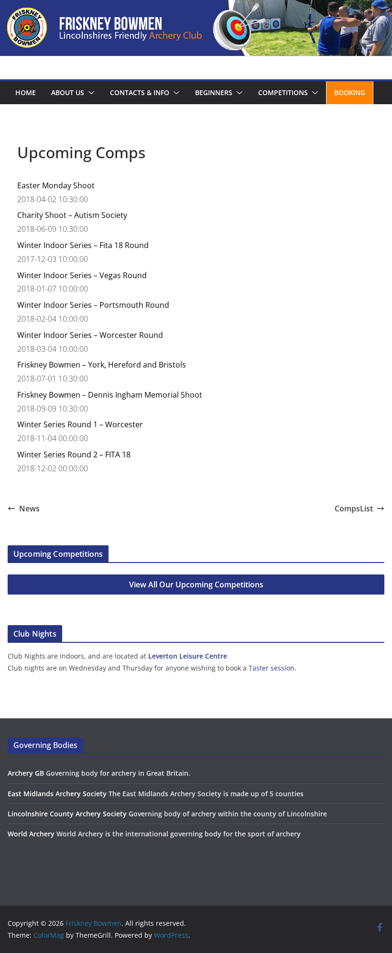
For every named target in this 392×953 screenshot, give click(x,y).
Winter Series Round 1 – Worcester (80, 424)
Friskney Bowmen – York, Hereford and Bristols (101, 364)
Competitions (283, 92)
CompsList (354, 508)
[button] (89, 92)
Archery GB (26, 773)
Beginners (213, 92)
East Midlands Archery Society (57, 793)
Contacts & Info (139, 92)
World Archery (31, 833)
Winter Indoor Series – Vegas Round (82, 275)
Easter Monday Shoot (56, 185)
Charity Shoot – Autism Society (72, 215)
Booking (349, 92)
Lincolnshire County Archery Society (67, 813)
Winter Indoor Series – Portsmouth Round (93, 305)
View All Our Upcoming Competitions (196, 584)
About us (67, 92)
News (29, 508)
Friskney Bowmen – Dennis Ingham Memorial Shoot (109, 395)
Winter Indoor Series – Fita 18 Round (83, 245)
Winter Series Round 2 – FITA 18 (74, 454)
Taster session (271, 667)
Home (25, 92)
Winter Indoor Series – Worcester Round (90, 335)
